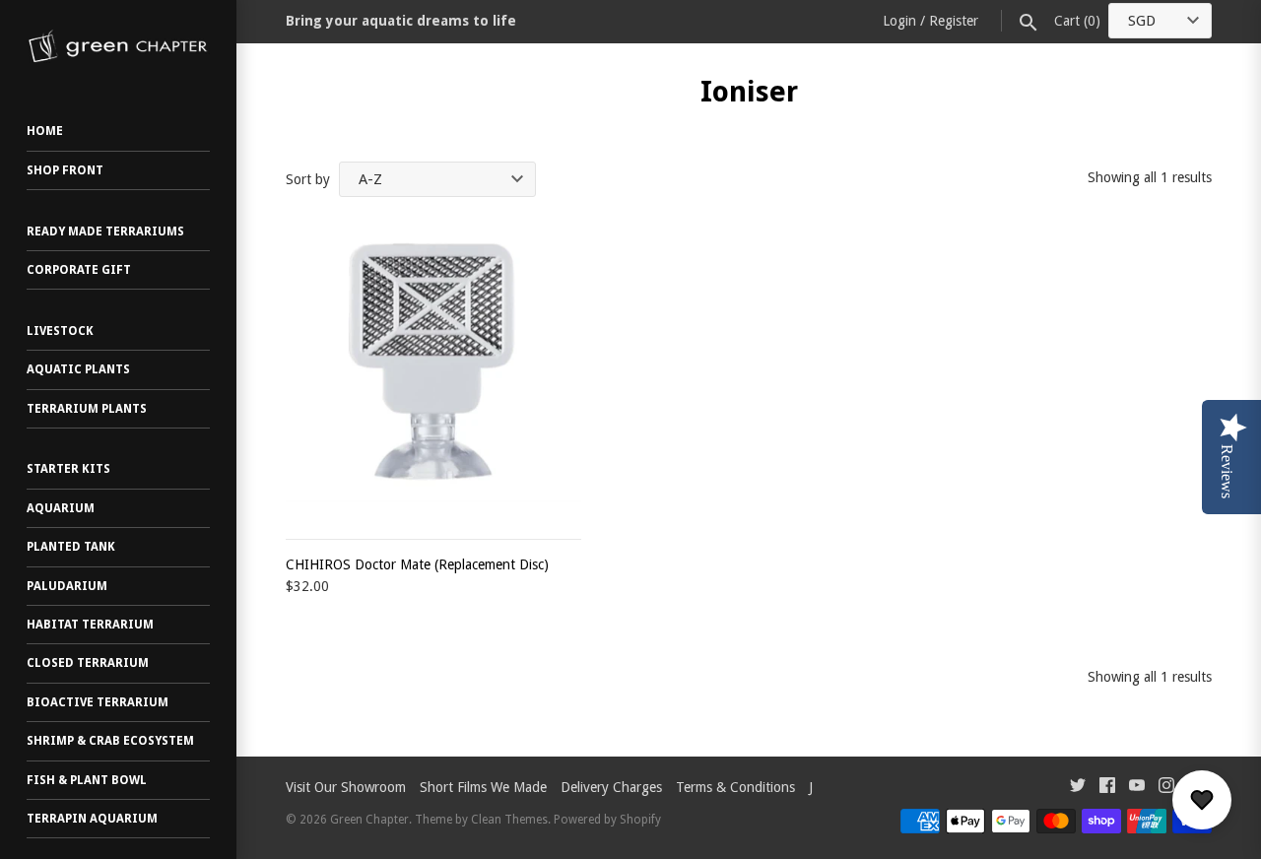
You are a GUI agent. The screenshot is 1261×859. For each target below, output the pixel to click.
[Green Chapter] (118, 46)
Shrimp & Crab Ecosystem (110, 741)
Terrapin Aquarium (92, 819)
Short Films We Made (483, 787)
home (45, 131)
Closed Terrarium (88, 663)
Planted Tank (71, 547)
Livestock (60, 331)
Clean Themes (509, 819)
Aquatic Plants (78, 369)
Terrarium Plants (87, 409)
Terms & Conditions (735, 787)
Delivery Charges (611, 787)
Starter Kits (68, 469)
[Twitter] (1078, 787)
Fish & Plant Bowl (87, 780)
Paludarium (67, 586)
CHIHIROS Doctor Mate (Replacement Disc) (417, 564)
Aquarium (61, 508)
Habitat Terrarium (90, 624)
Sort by (308, 179)
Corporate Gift (79, 270)
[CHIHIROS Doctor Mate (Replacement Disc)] (433, 369)
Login (899, 21)
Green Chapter (369, 819)
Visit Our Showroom (346, 787)
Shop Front (65, 170)
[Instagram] (1166, 787)
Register (953, 21)
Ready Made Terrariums (105, 231)
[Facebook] (1107, 787)
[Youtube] (1137, 787)
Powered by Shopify (607, 819)
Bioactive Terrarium (97, 702)
